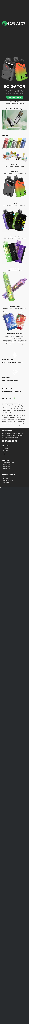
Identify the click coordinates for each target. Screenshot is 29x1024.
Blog (4, 452)
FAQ (4, 454)
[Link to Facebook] (3, 441)
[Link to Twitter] (9, 441)
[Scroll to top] (0, 487)
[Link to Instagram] (6, 441)
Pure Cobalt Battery (8, 480)
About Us (5, 448)
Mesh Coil (5, 479)
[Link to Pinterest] (16, 441)
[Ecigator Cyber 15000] (14, 97)
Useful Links (6, 482)
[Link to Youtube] (12, 441)
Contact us (5, 450)
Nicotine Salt (6, 477)
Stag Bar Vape (6, 468)
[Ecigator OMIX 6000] (14, 120)
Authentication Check (8, 462)
